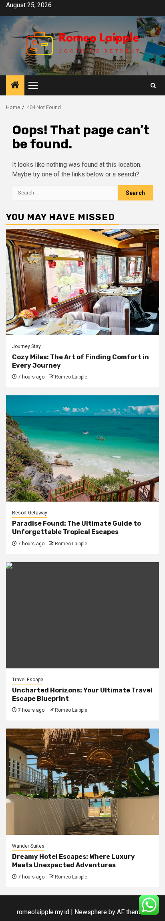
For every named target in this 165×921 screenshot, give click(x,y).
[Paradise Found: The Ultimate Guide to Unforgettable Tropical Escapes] (82, 448)
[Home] (15, 85)
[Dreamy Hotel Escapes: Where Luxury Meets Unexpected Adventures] (82, 782)
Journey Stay (26, 346)
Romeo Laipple (71, 377)
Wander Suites (28, 846)
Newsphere (90, 912)
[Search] (153, 85)
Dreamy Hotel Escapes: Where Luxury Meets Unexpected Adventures (73, 861)
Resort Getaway (29, 513)
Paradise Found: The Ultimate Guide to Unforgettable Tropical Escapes (76, 528)
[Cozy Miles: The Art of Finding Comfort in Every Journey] (82, 282)
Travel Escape (27, 679)
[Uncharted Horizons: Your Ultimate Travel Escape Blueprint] (82, 615)
